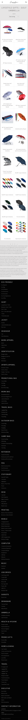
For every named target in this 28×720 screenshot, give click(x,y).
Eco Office (3, 298)
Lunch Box (3, 658)
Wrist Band (3, 361)
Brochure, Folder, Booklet (7, 515)
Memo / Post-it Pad (5, 483)
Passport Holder (4, 675)
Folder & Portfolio (5, 454)
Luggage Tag (4, 673)
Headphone (4, 552)
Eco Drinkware (4, 289)
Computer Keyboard (6, 548)
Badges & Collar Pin (5, 356)
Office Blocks (4, 503)
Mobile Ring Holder (5, 526)
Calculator (3, 479)
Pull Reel (3, 358)
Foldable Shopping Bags (6, 443)
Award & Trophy (4, 477)
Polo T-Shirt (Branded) (6, 311)
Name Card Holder (5, 695)
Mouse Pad (3, 501)
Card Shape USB (5, 575)
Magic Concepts (4, 499)
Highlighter (3, 481)
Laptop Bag (4, 401)
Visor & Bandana (4, 336)
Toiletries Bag (4, 414)
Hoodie (3, 322)
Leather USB (4, 579)
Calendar (3, 495)
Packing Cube (4, 412)
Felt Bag (3, 383)
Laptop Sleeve (4, 403)
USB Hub (3, 555)
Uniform (3, 347)
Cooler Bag (3, 423)
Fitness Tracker (4, 624)
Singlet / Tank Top (5, 372)
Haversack (3, 445)
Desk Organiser (4, 497)
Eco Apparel (4, 285)
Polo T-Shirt (4, 309)
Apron (2, 343)
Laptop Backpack (5, 399)
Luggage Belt (4, 669)
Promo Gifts (4, 640)
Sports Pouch (4, 430)
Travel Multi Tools (5, 684)
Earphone (3, 566)
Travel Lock (3, 682)
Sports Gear (4, 631)
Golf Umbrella (4, 617)
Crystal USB (4, 577)
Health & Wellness (5, 626)
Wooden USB (4, 590)
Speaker (3, 568)
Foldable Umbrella (5, 615)
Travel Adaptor (4, 680)
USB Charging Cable (5, 537)
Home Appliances (5, 655)
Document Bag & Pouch (6, 396)
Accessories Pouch (5, 394)
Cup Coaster (4, 649)
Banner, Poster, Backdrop (7, 512)
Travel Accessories (5, 678)
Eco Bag (3, 287)
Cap (2, 334)
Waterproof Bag (4, 432)
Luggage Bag (4, 410)
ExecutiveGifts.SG (7, 718)
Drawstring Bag (4, 439)
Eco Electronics (4, 291)
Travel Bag (3, 416)
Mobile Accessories (5, 524)
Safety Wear (4, 345)
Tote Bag (3, 448)
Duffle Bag (3, 441)
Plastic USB (3, 586)
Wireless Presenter (5, 559)
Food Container (4, 653)
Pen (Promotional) (5, 470)
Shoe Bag (3, 425)
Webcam (3, 557)
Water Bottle (4, 608)
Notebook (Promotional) (6, 459)
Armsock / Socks (4, 367)
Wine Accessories (5, 702)
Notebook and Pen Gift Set (7, 457)
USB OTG (3, 588)
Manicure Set (4, 693)
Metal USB (3, 581)
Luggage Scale (4, 671)
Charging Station (5, 521)
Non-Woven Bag (4, 387)
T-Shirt (2, 313)
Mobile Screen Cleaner (6, 528)
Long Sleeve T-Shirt (5, 305)
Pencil (2, 486)
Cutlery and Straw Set (6, 651)
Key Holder (3, 691)
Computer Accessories (6, 546)
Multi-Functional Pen (5, 466)
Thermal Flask (4, 604)
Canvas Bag (3, 381)
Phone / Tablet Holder (6, 530)
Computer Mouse (5, 550)
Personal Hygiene (5, 629)
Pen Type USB (4, 584)
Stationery (3, 488)
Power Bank (4, 532)
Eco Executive (4, 293)
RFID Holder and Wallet (6, 698)
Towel (2, 633)
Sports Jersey (4, 374)
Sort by (14, 13)
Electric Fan (3, 597)
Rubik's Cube (4, 506)
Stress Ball (3, 642)
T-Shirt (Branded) (5, 316)
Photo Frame (4, 660)
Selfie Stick (3, 535)
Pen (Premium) (4, 468)
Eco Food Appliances (6, 296)
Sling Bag (3, 428)
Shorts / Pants (4, 370)
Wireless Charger (5, 539)
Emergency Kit (4, 667)
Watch (2, 700)
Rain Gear (3, 327)
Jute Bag (3, 385)
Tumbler (3, 606)
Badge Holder (4, 354)
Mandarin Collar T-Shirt (6, 307)
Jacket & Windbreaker (6, 325)
